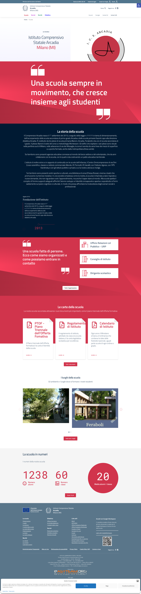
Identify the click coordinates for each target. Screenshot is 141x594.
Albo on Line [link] (45, 549)
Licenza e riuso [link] (96, 549)
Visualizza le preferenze (128, 586)
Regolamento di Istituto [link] (76, 325)
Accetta (86, 586)
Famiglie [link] (97, 15)
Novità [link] (40, 15)
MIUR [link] (73, 521)
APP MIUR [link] (74, 523)
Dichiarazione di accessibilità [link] (59, 549)
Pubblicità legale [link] (92, 2)
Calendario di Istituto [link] (107, 325)
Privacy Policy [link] (73, 549)
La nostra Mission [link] (27, 535)
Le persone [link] (26, 525)
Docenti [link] (91, 15)
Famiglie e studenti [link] (52, 533)
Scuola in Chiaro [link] (76, 529)
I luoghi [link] (25, 523)
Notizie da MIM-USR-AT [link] (79, 2)
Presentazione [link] (26, 521)
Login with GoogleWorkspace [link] (104, 533)
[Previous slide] (24, 229)
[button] (137, 581)
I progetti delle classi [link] (52, 525)
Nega (107, 586)
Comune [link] (74, 535)
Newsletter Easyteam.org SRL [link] (80, 543)
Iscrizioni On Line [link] (76, 531)
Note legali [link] (70, 577)
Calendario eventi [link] (27, 545)
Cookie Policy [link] (5, 591)
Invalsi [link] (73, 533)
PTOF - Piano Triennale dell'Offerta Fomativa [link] (42, 330)
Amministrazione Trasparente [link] (31, 549)
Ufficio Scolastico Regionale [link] (79, 525)
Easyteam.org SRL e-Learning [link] (80, 539)
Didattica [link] (47, 15)
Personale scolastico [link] (52, 531)
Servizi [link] (33, 15)
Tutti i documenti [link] (70, 364)
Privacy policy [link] (11, 591)
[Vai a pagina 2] (70, 432)
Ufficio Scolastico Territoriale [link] (79, 527)
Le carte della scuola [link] (28, 529)
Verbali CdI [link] (105, 15)
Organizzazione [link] (27, 531)
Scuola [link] (26, 15)
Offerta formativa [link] (52, 521)
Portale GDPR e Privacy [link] (78, 541)
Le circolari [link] (25, 543)
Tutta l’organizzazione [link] (70, 288)
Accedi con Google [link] (103, 2)
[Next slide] (117, 229)
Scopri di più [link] (70, 495)
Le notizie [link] (25, 541)
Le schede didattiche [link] (52, 523)
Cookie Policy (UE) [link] (85, 549)
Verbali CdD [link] (114, 15)
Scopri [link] (28, 355)
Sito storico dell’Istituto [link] (78, 537)
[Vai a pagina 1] (68, 432)
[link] (139, 5)
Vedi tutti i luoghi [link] (70, 438)
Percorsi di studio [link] (51, 535)
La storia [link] (25, 533)
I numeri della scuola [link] (28, 527)
